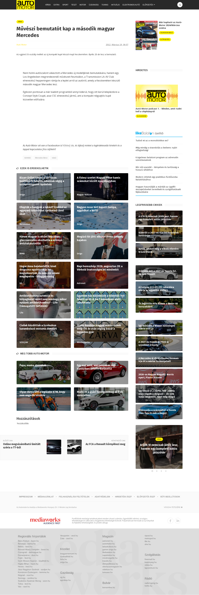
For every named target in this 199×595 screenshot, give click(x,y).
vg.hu (62, 577)
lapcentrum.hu (151, 568)
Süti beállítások (170, 496)
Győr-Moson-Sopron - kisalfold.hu (33, 561)
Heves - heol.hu (25, 566)
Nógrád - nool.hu (26, 575)
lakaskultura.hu (109, 546)
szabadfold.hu (66, 556)
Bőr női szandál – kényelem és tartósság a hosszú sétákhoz (157, 168)
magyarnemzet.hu (68, 553)
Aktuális (115, 5)
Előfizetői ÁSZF (146, 496)
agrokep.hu (65, 580)
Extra (56, 5)
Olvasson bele (166, 32)
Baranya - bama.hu (27, 543)
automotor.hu (108, 543)
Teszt (74, 5)
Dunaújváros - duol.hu (28, 555)
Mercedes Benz (41, 158)
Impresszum (26, 496)
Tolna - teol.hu (24, 584)
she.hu (148, 544)
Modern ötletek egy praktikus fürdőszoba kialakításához (157, 178)
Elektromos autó (131, 5)
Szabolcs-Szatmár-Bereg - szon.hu (34, 581)
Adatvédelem (102, 496)
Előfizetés (148, 5)
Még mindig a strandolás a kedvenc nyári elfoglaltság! (156, 149)
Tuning (105, 5)
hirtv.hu (63, 559)
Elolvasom (141, 116)
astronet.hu (107, 541)
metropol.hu (150, 538)
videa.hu (149, 565)
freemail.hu (150, 559)
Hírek (48, 5)
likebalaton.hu (108, 552)
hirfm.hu (148, 586)
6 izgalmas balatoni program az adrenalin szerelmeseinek (157, 158)
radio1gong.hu (151, 583)
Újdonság (94, 5)
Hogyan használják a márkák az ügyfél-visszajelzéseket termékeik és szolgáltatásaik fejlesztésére (158, 189)
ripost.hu (149, 535)
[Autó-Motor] (25, 4)
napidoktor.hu (108, 555)
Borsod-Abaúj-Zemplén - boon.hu (33, 549)
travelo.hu (107, 561)
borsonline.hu (108, 587)
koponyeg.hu (151, 562)
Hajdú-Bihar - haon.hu (28, 564)
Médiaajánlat (46, 496)
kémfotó (27, 158)
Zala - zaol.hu (66, 538)
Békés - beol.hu (25, 546)
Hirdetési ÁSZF (123, 496)
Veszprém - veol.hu (69, 535)
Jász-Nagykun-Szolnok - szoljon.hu (34, 569)
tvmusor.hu (107, 572)
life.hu (147, 541)
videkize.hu (107, 569)
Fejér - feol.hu (24, 558)
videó (54, 158)
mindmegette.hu (109, 558)
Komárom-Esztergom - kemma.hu (33, 572)
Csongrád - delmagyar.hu (29, 552)
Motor (83, 5)
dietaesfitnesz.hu (110, 564)
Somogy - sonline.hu (27, 578)
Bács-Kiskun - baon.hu (28, 541)
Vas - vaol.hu (24, 586)
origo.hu (64, 562)
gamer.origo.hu (109, 549)
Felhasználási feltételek (74, 496)
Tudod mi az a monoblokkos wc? (152, 140)
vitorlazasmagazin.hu (112, 566)
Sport (65, 5)
